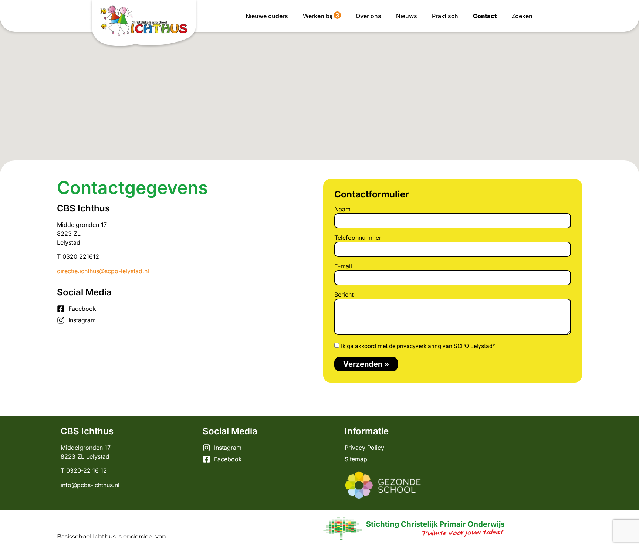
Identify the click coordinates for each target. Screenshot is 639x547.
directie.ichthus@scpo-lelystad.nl (103, 271)
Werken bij (321, 15)
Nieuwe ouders (267, 16)
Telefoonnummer (357, 238)
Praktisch (445, 16)
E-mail (343, 266)
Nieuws (406, 16)
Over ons (368, 16)
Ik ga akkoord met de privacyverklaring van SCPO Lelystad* (418, 346)
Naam (342, 209)
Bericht (344, 295)
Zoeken (521, 16)
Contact (485, 16)
